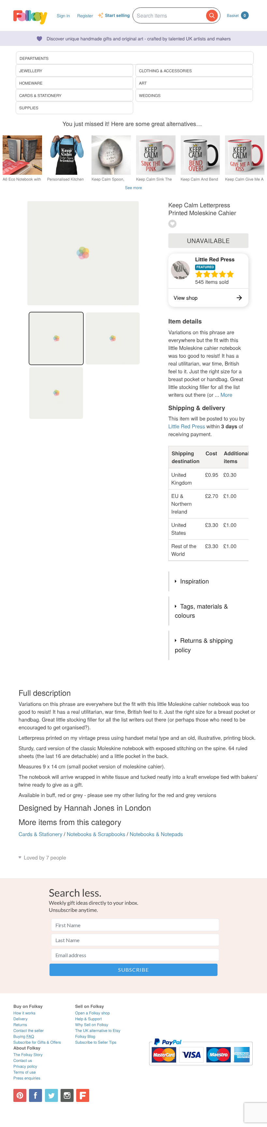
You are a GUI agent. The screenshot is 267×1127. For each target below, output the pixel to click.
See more (133, 187)
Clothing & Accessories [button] (165, 71)
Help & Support (88, 1019)
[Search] (212, 15)
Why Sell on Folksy (91, 1024)
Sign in (63, 15)
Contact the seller (28, 1030)
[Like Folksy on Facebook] (35, 1095)
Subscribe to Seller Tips (96, 1042)
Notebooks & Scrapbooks (96, 834)
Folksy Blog (85, 1036)
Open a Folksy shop (92, 1013)
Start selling (117, 15)
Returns (20, 1024)
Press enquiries (26, 1078)
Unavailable (208, 240)
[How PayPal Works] (201, 1068)
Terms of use (24, 1072)
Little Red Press (214, 259)
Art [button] (143, 83)
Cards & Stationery (41, 834)
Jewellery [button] (30, 71)
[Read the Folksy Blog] (82, 1095)
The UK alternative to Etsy (97, 1030)
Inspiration (194, 581)
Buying (23, 1036)
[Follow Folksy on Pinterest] (19, 1095)
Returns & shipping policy (204, 645)
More (226, 394)
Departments (34, 58)
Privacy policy (25, 1066)
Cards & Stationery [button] (40, 95)
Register (85, 15)
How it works (24, 1013)
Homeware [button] (30, 83)
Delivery (20, 1019)
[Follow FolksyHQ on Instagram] (67, 1095)
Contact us (22, 1060)
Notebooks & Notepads (156, 834)
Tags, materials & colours (201, 611)
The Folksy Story (28, 1054)
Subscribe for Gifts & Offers (37, 1042)
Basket (236, 15)
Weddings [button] (150, 95)
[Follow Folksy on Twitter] (51, 1095)
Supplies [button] (28, 108)
